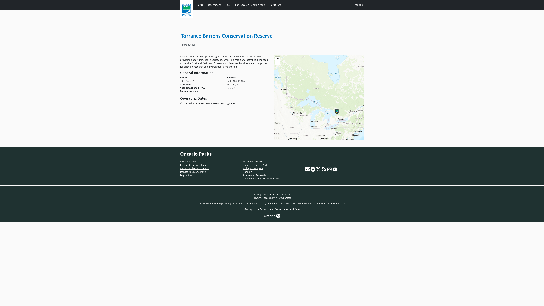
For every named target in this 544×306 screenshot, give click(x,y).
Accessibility (269, 197)
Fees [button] (228, 4)
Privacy (257, 197)
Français (358, 4)
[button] (337, 111)
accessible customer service (247, 203)
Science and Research (254, 175)
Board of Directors (252, 161)
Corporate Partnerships (193, 165)
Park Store (275, 4)
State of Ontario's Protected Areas (261, 178)
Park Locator (242, 4)
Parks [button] (200, 4)
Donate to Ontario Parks (193, 171)
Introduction (189, 44)
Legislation (186, 175)
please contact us (336, 203)
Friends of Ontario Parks (255, 165)
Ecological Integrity (253, 168)
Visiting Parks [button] (258, 4)
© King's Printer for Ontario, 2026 (272, 194)
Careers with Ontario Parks (194, 168)
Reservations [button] (214, 4)
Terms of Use (284, 197)
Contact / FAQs (188, 161)
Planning (247, 171)
